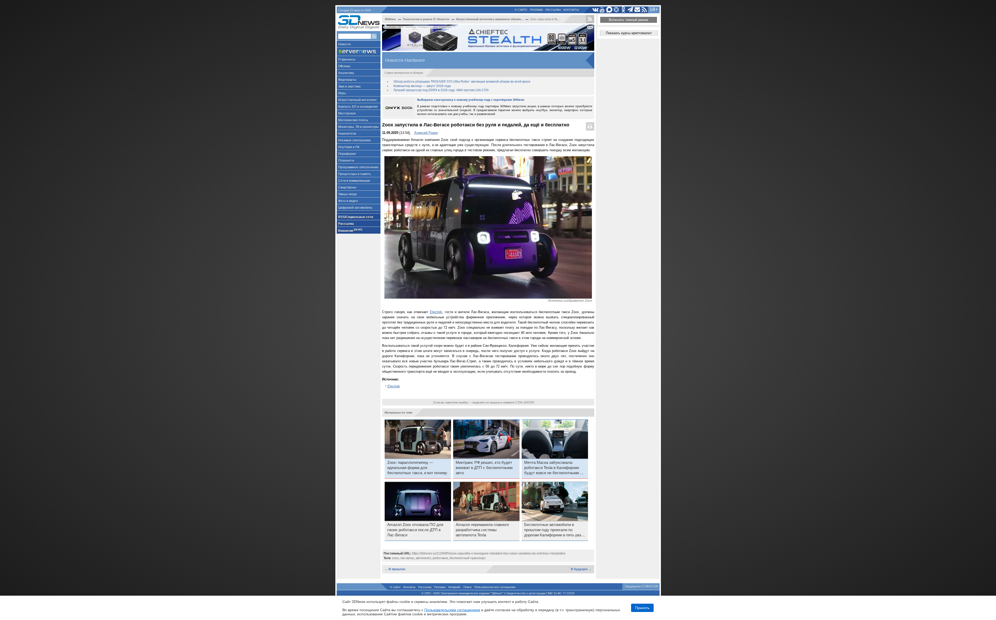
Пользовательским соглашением (452, 610)
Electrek (436, 312)
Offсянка (344, 66)
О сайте (521, 9)
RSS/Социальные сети (355, 217)
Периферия (347, 154)
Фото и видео (348, 201)
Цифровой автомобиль (355, 208)
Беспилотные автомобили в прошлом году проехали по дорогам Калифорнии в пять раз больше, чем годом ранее (552, 530)
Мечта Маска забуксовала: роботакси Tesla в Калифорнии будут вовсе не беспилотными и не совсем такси (553, 467)
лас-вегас (407, 558)
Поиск (468, 587)
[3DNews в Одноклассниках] (623, 9)
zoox (395, 558)
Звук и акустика (349, 86)
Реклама (536, 9)
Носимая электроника (354, 140)
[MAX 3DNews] (609, 9)
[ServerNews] (359, 51)
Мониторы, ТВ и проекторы (358, 127)
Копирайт (454, 587)
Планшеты (346, 160)
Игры (342, 93)
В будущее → (581, 569)
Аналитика (346, 73)
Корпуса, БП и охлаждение (358, 107)
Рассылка (553, 9)
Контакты (571, 9)
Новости (344, 44)
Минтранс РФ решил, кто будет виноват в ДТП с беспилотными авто (484, 467)
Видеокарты (347, 80)
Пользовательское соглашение (495, 587)
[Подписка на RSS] (644, 9)
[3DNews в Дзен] (616, 9)
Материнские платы (353, 120)
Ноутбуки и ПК (348, 147)
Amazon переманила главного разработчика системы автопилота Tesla (482, 530)
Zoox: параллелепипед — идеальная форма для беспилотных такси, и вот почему (417, 467)
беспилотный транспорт (467, 558)
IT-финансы (346, 59)
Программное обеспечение (358, 167)
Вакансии (350, 230)
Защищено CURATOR (641, 586)
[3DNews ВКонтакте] (595, 9)
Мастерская (347, 113)
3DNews (390, 19)
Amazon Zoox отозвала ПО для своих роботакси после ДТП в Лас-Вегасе (415, 530)
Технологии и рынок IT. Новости (426, 19)
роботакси (440, 558)
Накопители (347, 133)
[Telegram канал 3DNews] (630, 9)
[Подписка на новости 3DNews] (637, 9)
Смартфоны (347, 187)
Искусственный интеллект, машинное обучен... (489, 19)
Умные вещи (347, 194)
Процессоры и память (354, 174)
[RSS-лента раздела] (590, 19)
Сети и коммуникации (354, 181)
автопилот (423, 558)
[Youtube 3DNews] (602, 9)
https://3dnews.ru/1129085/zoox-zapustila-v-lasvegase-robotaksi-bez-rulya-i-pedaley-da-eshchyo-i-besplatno (488, 553)
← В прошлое (395, 569)
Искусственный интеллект (357, 100)
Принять (642, 608)
